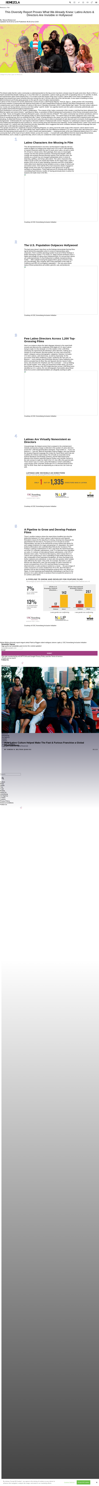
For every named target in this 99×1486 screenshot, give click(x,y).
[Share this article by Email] (16, 80)
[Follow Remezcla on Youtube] (18, 661)
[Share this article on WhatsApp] (2, 80)
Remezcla (3, 7)
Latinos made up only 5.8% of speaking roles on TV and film (70, 95)
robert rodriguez (46, 642)
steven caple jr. (57, 642)
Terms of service (56, 656)
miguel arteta (24, 642)
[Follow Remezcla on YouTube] (87, 2)
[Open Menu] (96, 2)
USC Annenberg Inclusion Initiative (75, 642)
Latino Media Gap (67, 105)
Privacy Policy (40, 656)
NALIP (65, 103)
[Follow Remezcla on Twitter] (8, 661)
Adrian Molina (5, 642)
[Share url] (2, 90)
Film (8, 7)
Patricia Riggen (35, 642)
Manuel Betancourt (9, 20)
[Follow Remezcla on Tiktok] (22, 661)
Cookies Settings (69, 1482)
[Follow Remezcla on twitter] (79, 2)
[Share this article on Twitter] (11, 80)
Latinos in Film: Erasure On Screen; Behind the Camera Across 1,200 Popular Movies (29, 102)
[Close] (96, 1482)
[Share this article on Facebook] (7, 80)
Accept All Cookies (83, 1482)
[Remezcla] (13, 2)
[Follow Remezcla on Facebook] (74, 2)
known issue (68, 93)
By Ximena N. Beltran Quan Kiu (17, 749)
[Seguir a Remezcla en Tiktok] (92, 2)
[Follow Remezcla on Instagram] (83, 2)
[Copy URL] (4, 86)
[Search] (70, 2)
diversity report (15, 642)
